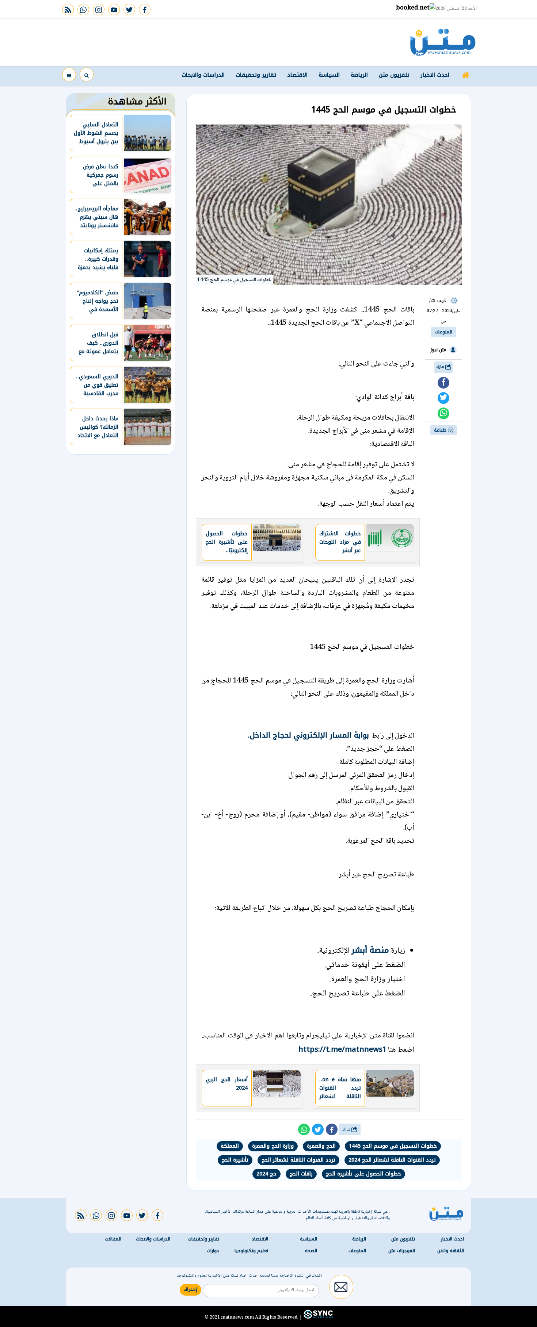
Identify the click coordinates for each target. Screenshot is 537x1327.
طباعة (441, 430)
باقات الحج (301, 1174)
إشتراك (190, 1289)
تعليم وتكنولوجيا (251, 1251)
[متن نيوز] (443, 42)
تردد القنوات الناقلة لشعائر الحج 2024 (392, 1160)
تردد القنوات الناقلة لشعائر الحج (298, 1160)
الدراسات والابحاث (203, 75)
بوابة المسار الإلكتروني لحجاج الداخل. (310, 735)
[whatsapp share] (443, 413)
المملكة (230, 1146)
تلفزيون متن (394, 75)
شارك (440, 367)
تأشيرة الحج (235, 1160)
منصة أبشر (370, 949)
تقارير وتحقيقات (256, 75)
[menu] (69, 74)
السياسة (329, 75)
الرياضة (359, 75)
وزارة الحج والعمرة (273, 1146)
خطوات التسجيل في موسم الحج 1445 (393, 1146)
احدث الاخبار (434, 75)
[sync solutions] (317, 1317)
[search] (87, 74)
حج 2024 (266, 1174)
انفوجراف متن (401, 1251)
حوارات (213, 1251)
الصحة (311, 1251)
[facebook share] (443, 383)
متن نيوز (438, 350)
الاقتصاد (297, 75)
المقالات (113, 1239)
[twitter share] (443, 398)
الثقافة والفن (450, 1251)
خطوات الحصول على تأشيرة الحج (363, 1174)
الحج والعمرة (321, 1146)
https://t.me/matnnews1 (342, 1049)
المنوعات (443, 332)
